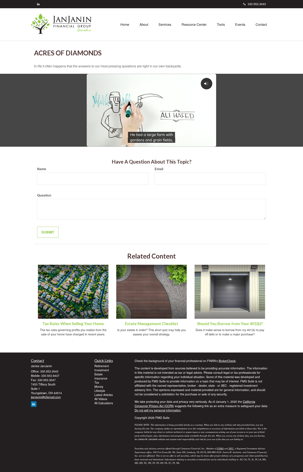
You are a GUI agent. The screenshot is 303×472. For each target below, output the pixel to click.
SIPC (231, 448)
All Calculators (103, 403)
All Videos (100, 399)
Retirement (101, 366)
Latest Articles (103, 395)
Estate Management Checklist (151, 323)
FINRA (220, 448)
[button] (143, 24)
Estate (98, 374)
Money (98, 386)
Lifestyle (99, 391)
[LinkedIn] (38, 4)
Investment (101, 370)
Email (159, 169)
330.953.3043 (257, 4)
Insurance (100, 378)
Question (44, 195)
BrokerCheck (227, 361)
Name (41, 169)
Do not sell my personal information (158, 410)
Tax (96, 382)
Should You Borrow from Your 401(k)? (230, 323)
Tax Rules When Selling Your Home (73, 323)
